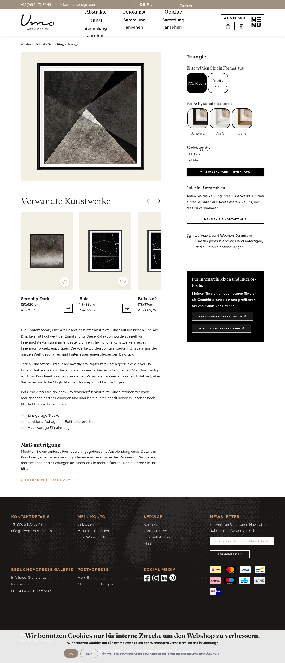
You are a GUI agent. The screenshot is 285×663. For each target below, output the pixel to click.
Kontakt (150, 524)
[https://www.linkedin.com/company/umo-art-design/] (164, 577)
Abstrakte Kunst (95, 15)
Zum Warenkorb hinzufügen (225, 172)
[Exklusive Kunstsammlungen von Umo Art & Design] (37, 22)
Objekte (173, 11)
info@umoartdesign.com (31, 530)
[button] (158, 200)
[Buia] (105, 251)
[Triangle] (91, 116)
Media (149, 543)
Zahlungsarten (155, 530)
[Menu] (256, 22)
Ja (71, 653)
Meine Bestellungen (93, 530)
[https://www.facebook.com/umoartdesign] (147, 577)
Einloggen (85, 524)
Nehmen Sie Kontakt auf (225, 219)
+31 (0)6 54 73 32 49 (26, 524)
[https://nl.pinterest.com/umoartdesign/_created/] (172, 577)
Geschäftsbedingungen (163, 536)
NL (135, 4)
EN (149, 4)
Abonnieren (230, 554)
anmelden (234, 18)
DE (142, 4)
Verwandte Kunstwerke (66, 201)
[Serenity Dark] (47, 251)
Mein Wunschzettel (92, 536)
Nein (89, 653)
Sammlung (56, 44)
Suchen (186, 5)
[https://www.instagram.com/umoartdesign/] (155, 577)
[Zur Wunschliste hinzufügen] (64, 282)
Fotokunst (134, 11)
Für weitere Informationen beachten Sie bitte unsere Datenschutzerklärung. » (160, 653)
